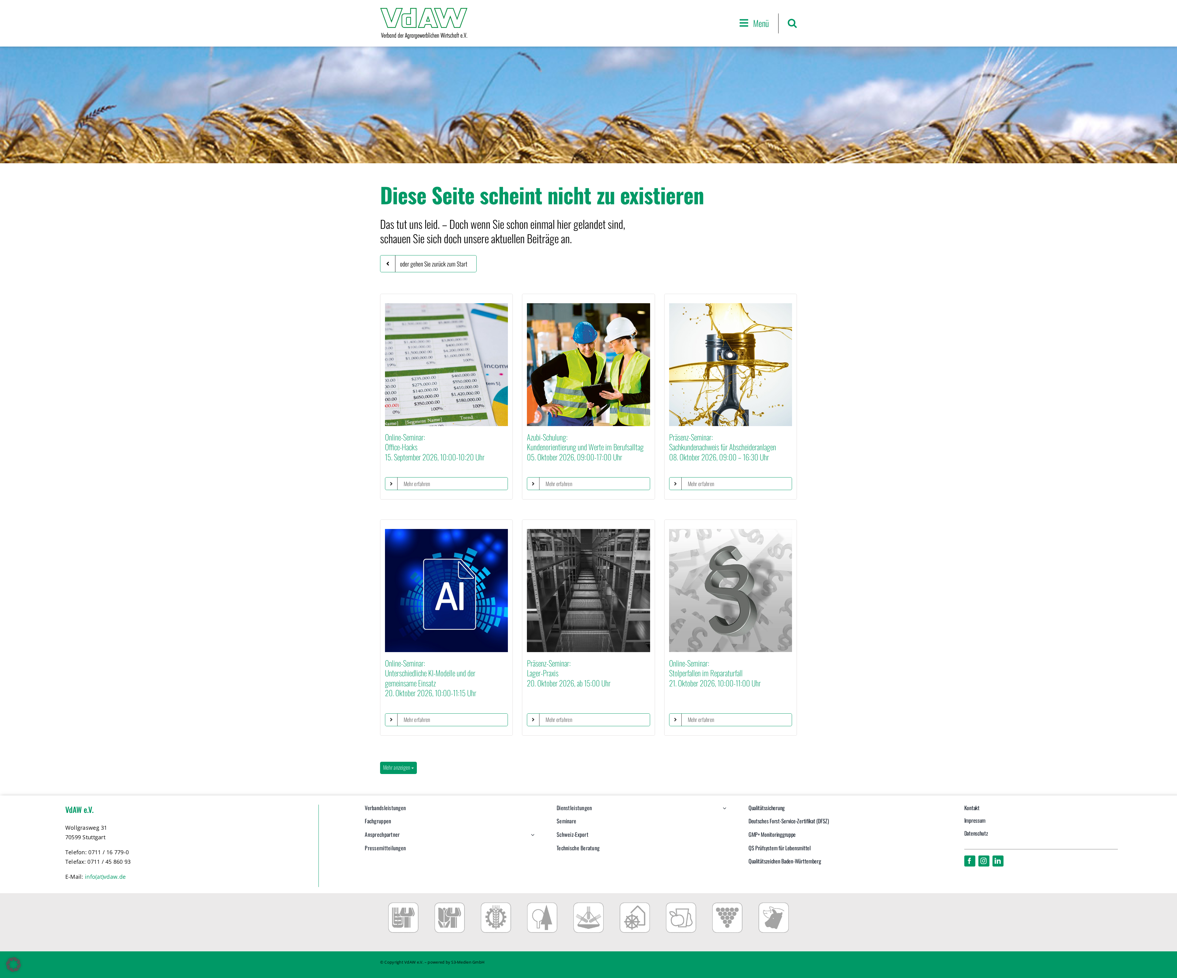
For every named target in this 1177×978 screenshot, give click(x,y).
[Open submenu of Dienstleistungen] (723, 811)
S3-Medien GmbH (468, 962)
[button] (792, 23)
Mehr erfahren (417, 484)
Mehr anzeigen (397, 767)
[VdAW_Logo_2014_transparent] (423, 10)
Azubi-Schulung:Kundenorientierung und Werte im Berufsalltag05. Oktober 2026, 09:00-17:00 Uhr (585, 447)
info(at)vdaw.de (105, 876)
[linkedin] (998, 861)
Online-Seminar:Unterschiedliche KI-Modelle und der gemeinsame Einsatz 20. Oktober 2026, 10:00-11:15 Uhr (430, 678)
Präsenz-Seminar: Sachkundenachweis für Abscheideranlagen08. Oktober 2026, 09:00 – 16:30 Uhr (722, 447)
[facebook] (969, 861)
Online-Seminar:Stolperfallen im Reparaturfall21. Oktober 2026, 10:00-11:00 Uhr (715, 673)
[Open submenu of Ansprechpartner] (531, 837)
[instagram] (983, 861)
